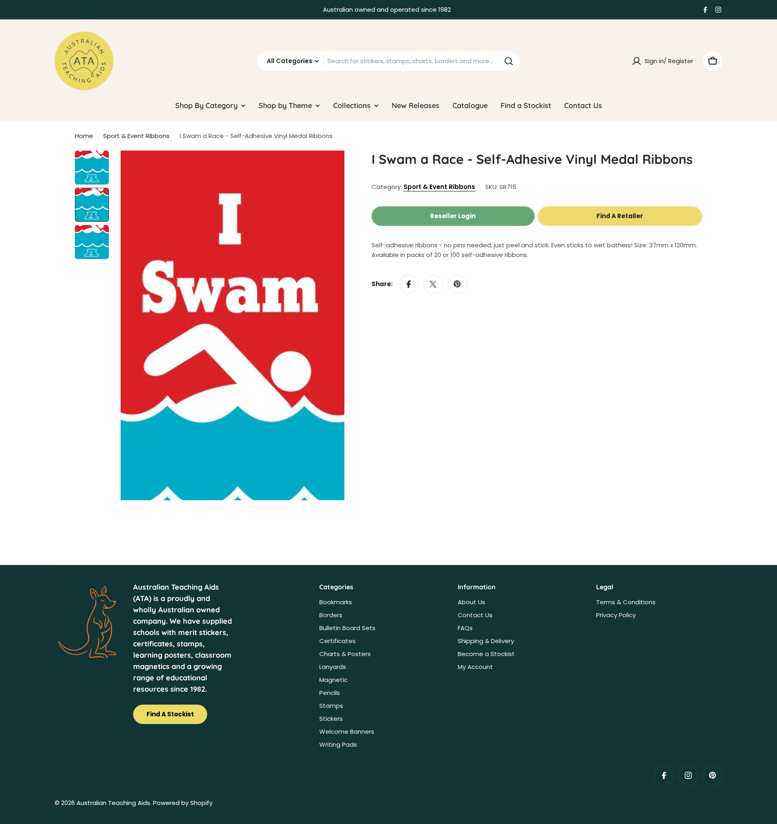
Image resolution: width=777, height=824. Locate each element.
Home (84, 136)
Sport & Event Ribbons (136, 136)
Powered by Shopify (182, 803)
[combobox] (388, 61)
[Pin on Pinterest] (457, 284)
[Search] (509, 61)
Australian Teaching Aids (113, 803)
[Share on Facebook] (408, 284)
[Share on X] (433, 284)
